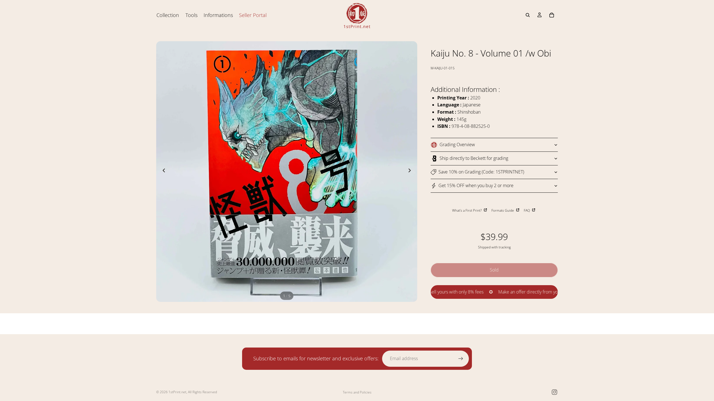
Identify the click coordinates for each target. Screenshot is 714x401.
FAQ (527, 210)
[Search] (528, 15)
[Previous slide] (162, 171)
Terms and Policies (357, 392)
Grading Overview (457, 144)
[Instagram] (554, 392)
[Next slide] (411, 171)
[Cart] (552, 15)
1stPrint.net (177, 392)
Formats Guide (503, 210)
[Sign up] (461, 359)
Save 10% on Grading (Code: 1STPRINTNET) (481, 172)
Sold (494, 270)
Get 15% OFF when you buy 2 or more (475, 185)
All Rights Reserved (202, 392)
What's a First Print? (467, 210)
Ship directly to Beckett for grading (474, 158)
